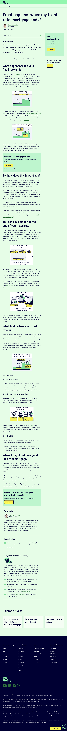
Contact (5, 662)
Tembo (31, 425)
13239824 (5, 722)
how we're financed (52, 716)
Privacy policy (53, 659)
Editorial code (54, 654)
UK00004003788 (49, 695)
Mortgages (21, 651)
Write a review (8, 502)
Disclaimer (53, 651)
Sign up (50, 66)
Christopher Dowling (13, 25)
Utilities (20, 670)
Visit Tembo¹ (8, 165)
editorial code (20, 594)
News (35, 656)
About (4, 654)
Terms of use (53, 662)
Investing (20, 656)
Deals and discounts (39, 648)
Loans (20, 667)
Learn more (10, 547)
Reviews (36, 662)
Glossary (36, 651)
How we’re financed (39, 654)
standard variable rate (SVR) (33, 113)
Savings (20, 648)
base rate (26, 120)
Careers (5, 656)
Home (4, 648)
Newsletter (37, 659)
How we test (53, 656)
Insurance (21, 662)
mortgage (18, 74)
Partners (5, 659)
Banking (20, 665)
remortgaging (10, 285)
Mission (5, 651)
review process (26, 591)
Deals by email (56, 728)
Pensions (20, 654)
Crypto (20, 659)
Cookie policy (53, 648)
